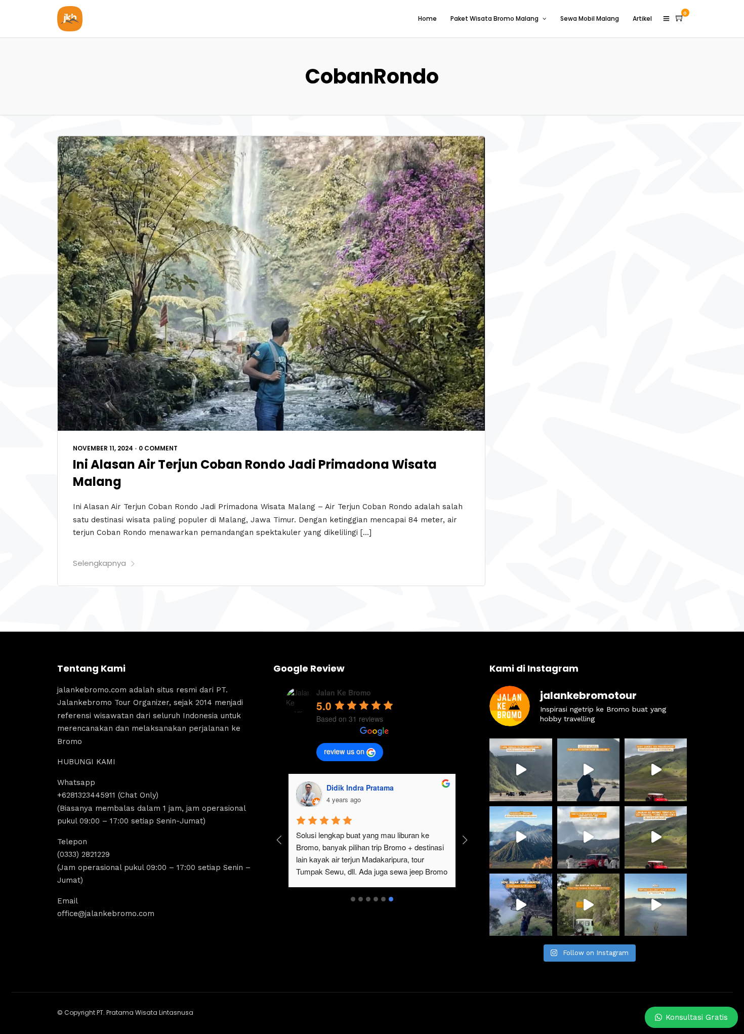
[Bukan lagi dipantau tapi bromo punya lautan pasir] (588, 769)
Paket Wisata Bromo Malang (494, 18)
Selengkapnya (99, 563)
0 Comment (158, 448)
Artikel (642, 18)
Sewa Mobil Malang (589, 18)
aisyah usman (344, 787)
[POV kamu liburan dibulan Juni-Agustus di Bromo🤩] (520, 905)
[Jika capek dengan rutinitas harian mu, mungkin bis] (520, 769)
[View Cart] (679, 18)
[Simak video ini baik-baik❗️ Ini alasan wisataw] (588, 837)
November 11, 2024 (103, 448)
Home (427, 18)
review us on (344, 751)
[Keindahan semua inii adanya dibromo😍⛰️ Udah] (656, 769)
